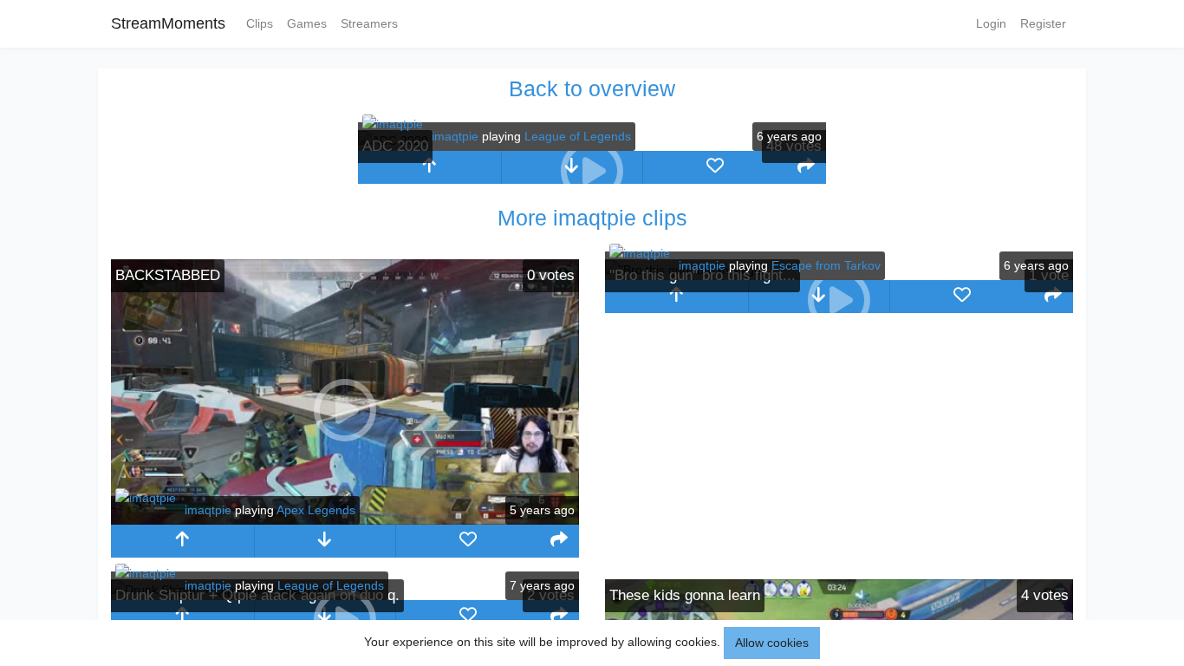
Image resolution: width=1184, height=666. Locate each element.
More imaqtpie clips (592, 218)
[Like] (714, 167)
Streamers (369, 23)
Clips (259, 23)
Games (307, 23)
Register (1043, 23)
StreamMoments (168, 23)
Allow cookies (772, 643)
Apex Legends (315, 510)
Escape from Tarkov (826, 265)
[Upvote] (429, 167)
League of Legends (577, 136)
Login (991, 23)
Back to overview (592, 88)
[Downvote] (325, 541)
